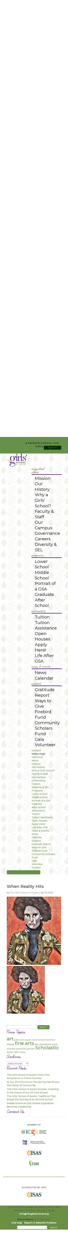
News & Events (41, 667)
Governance (47, 533)
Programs (38, 555)
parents (19, 1049)
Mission (42, 478)
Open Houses (42, 636)
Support (36, 684)
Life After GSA (44, 658)
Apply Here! (41, 647)
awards (27, 1040)
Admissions (39, 611)
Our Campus (43, 525)
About (35, 472)
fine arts (24, 1043)
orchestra (11, 1049)
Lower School (42, 564)
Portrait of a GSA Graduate (45, 589)
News (40, 672)
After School (42, 602)
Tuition (42, 617)
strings (10, 1052)
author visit (19, 1040)
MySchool (38, 469)
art (10, 1039)
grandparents (45, 1044)
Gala (39, 739)
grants (55, 1044)
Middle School (42, 575)
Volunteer (45, 744)
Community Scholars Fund (47, 728)
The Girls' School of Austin (24, 892)
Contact (36, 750)
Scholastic (47, 1047)
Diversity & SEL (46, 547)
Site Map (17, 1222)
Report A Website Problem (40, 1222)
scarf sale (30, 1049)
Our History (42, 486)
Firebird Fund (43, 714)
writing (22, 1052)
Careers (43, 538)
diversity (10, 1044)
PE (24, 1049)
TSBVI (16, 1052)
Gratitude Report (45, 692)
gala (37, 1044)
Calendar (44, 678)
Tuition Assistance (46, 625)
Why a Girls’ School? (43, 500)
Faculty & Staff (44, 514)
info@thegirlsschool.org (34, 1213)
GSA (52, 447)
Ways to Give (43, 703)
